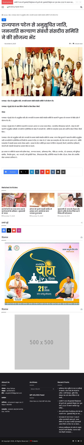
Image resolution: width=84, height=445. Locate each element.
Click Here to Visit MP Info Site (40, 401)
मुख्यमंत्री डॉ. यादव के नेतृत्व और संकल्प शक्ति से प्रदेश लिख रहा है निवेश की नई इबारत (69, 211)
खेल (10, 15)
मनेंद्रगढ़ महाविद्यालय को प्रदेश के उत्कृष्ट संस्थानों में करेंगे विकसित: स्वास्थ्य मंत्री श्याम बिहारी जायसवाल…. (70, 430)
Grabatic (35, 441)
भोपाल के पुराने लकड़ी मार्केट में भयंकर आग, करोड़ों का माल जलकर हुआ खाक (41, 211)
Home (5, 15)
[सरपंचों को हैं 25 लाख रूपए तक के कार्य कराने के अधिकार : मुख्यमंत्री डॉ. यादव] (14, 200)
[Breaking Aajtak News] (15, 7)
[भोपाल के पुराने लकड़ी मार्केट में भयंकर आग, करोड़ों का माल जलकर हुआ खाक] (42, 200)
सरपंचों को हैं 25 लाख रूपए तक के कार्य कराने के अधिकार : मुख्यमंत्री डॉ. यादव (13, 211)
